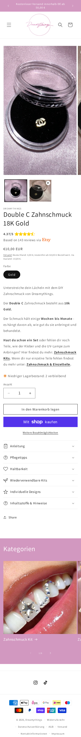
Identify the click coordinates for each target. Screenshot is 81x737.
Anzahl (7, 384)
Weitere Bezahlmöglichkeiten (40, 432)
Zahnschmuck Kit (18, 639)
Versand (7, 255)
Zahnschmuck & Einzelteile (48, 364)
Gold (12, 275)
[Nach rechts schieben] (50, 653)
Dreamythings (33, 719)
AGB (51, 726)
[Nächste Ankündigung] (73, 6)
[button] (9, 25)
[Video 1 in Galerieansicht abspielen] (40, 191)
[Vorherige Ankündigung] (8, 6)
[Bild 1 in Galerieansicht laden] (15, 191)
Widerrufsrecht (56, 719)
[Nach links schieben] (31, 653)
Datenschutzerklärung (31, 726)
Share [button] (13, 517)
